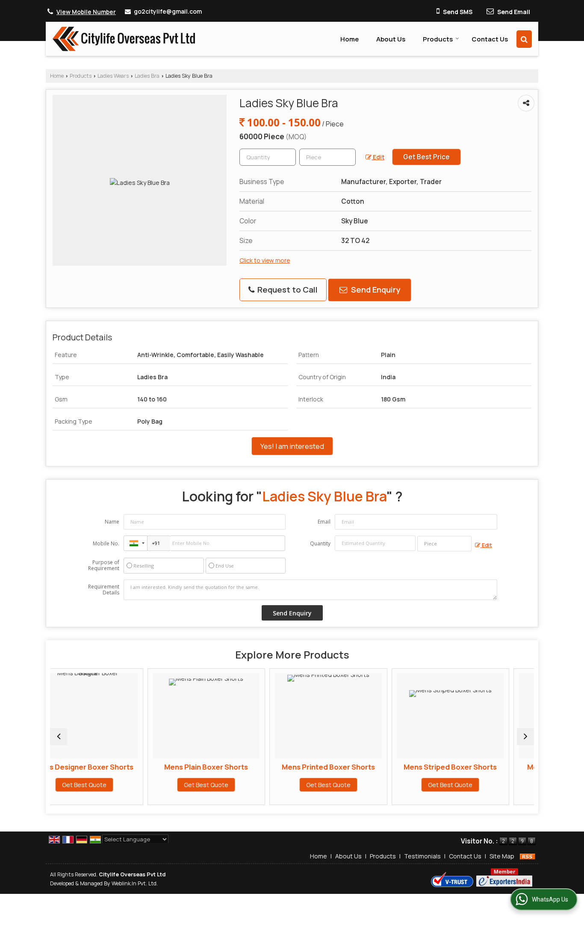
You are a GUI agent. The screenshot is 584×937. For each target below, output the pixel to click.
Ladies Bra (147, 75)
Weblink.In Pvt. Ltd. (135, 883)
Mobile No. (106, 543)
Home (349, 39)
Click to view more (264, 260)
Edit (378, 157)
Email (324, 521)
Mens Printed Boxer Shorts (269, 767)
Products (438, 39)
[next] (525, 736)
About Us (390, 39)
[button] (86, 12)
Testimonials (422, 856)
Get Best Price (426, 156)
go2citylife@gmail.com (168, 11)
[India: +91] (135, 543)
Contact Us (490, 39)
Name (112, 521)
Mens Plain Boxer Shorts (147, 767)
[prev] (58, 736)
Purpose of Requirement (103, 565)
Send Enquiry (374, 289)
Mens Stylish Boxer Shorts (514, 767)
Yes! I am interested (292, 446)
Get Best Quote (147, 785)
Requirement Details (103, 590)
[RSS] (527, 856)
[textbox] (327, 157)
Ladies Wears (113, 75)
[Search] (524, 39)
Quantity (320, 543)
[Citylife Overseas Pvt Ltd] (123, 38)
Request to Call (287, 289)
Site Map (502, 856)
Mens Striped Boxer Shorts (391, 767)
